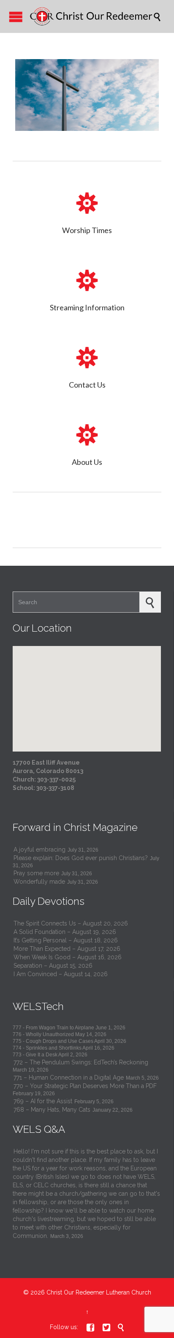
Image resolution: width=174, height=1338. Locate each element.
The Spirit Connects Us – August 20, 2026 (71, 923)
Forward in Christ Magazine (75, 827)
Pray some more (36, 873)
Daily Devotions (48, 901)
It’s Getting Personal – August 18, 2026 (66, 940)
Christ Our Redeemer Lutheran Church (98, 1292)
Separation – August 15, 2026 (53, 965)
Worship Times (87, 230)
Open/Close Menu (16, 16)
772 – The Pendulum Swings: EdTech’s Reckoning (81, 1062)
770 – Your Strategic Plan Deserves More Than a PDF (85, 1086)
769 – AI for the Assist (43, 1101)
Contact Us (87, 384)
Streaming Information (87, 307)
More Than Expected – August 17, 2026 (67, 948)
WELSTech (38, 1006)
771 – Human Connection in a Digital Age (69, 1077)
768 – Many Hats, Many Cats (52, 1109)
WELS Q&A (39, 1129)
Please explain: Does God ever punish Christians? (81, 858)
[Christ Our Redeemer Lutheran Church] (91, 16)
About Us (87, 462)
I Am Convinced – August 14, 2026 (61, 974)
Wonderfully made (39, 881)
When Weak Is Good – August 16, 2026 (68, 957)
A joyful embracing (39, 849)
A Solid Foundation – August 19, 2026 (65, 931)
